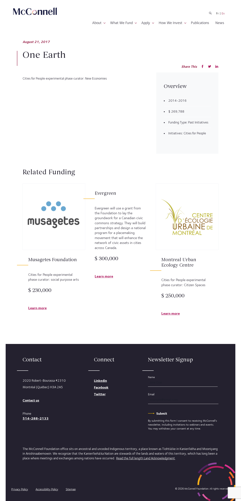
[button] (104, 23)
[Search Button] (210, 13)
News (219, 23)
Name (151, 377)
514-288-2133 (36, 418)
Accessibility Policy (47, 489)
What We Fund (121, 23)
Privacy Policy (19, 489)
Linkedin (100, 381)
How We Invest (170, 23)
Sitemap (71, 489)
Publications (200, 23)
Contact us (31, 400)
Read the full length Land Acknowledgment (145, 458)
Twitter (100, 394)
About (96, 23)
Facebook (101, 387)
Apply (145, 23)
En (223, 13)
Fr (217, 13)
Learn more (37, 308)
